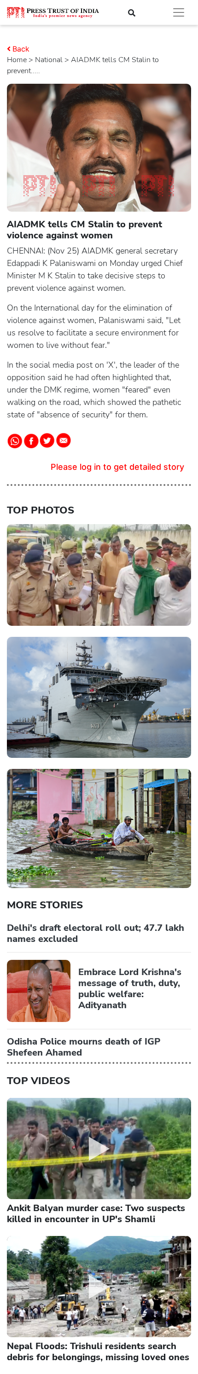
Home (17, 60)
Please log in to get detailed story (117, 467)
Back (20, 48)
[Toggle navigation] (178, 12)
